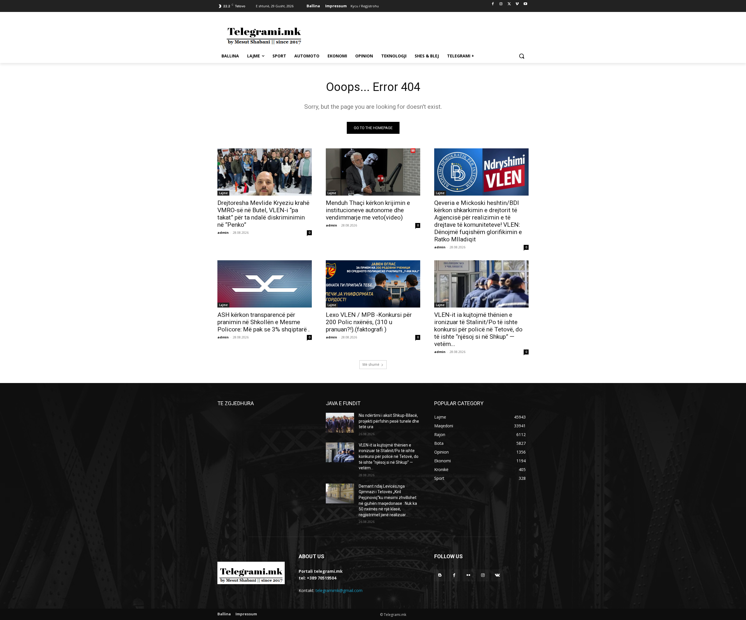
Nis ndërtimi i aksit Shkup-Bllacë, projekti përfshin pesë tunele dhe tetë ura (389, 421)
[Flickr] (468, 575)
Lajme (223, 193)
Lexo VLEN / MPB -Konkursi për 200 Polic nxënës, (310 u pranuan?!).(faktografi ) (369, 322)
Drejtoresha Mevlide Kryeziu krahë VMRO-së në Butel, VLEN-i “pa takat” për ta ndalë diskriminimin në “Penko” (263, 213)
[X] (509, 4)
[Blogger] (440, 575)
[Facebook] (493, 4)
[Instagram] (501, 4)
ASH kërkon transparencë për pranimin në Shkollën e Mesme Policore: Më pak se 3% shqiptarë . (263, 322)
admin (223, 232)
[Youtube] (525, 4)
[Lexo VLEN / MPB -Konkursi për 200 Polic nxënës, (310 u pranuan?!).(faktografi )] (373, 284)
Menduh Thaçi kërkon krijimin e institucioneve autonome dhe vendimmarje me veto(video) (368, 210)
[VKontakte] (497, 575)
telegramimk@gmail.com (339, 590)
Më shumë (371, 364)
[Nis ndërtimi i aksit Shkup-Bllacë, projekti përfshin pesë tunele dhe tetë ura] (340, 423)
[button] (522, 56)
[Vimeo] (517, 4)
